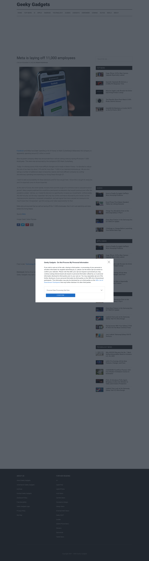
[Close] (109, 248)
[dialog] (74, 280)
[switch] (99, 280)
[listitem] (74, 275)
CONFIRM (60, 310)
